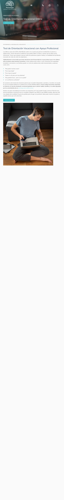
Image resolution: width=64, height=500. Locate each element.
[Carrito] (57, 5)
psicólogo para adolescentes (25, 88)
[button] (31, 5)
